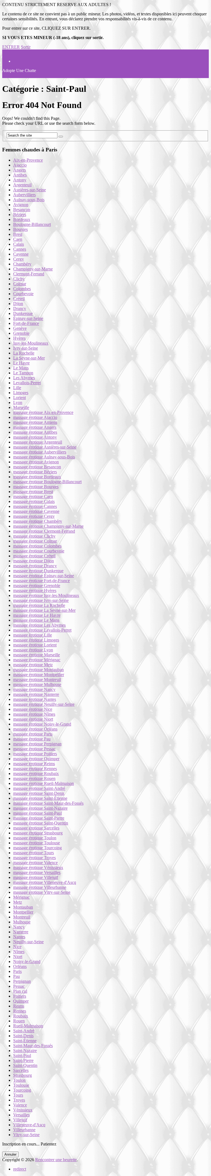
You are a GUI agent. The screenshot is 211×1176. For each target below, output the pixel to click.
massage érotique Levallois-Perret (42, 630)
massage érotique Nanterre (36, 694)
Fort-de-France (26, 323)
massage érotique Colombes (37, 546)
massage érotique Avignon (36, 462)
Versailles (21, 1115)
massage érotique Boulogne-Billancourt (47, 481)
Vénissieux (22, 1110)
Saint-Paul (22, 1055)
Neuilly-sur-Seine (28, 941)
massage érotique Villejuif (35, 877)
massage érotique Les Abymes (39, 625)
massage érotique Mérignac (36, 659)
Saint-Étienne (25, 1040)
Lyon (17, 402)
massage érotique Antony (35, 437)
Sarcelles (21, 1070)
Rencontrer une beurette (56, 1159)
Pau (16, 976)
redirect (19, 1169)
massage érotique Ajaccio (35, 417)
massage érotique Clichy (34, 536)
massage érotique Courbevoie (38, 551)
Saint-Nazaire (25, 1050)
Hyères (19, 338)
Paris (17, 971)
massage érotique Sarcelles (36, 828)
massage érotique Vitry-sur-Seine (41, 892)
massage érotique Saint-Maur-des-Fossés (48, 803)
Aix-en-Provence (28, 160)
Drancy (19, 308)
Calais (18, 244)
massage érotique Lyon (33, 650)
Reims (18, 1006)
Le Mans (21, 368)
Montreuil (21, 917)
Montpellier (23, 912)
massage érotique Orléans (35, 729)
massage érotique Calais (34, 501)
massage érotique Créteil (34, 556)
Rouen (19, 1021)
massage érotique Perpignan (37, 743)
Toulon (19, 1080)
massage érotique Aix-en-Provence (43, 412)
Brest (17, 234)
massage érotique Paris (32, 734)
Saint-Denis (23, 1035)
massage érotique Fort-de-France (41, 580)
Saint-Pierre (23, 1060)
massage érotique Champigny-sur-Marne (48, 526)
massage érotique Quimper (36, 758)
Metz (17, 902)
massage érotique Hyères (34, 590)
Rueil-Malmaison (28, 1025)
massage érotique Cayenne (36, 511)
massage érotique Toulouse (36, 842)
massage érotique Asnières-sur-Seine (44, 447)
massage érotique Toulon (34, 837)
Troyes (19, 1100)
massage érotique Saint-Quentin (40, 823)
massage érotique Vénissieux (38, 867)
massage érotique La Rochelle (39, 605)
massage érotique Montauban (38, 669)
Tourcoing (22, 1090)
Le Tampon (23, 372)
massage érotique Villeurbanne (39, 887)
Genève (20, 328)
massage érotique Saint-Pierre (38, 818)
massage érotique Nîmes (34, 714)
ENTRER (11, 47)
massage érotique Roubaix (36, 773)
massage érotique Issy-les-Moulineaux (46, 595)
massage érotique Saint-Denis (38, 793)
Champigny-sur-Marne (33, 269)
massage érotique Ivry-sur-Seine (41, 600)
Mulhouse (21, 922)
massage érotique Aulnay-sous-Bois (44, 457)
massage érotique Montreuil (37, 679)
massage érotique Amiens (35, 422)
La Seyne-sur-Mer (29, 358)
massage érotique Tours (33, 852)
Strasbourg (22, 1075)
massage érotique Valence (35, 862)
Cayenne (21, 254)
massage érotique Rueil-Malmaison (43, 783)
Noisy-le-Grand (26, 961)
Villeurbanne (24, 1129)
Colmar (19, 283)
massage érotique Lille (32, 635)
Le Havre (21, 363)
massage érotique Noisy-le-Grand (42, 724)
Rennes (19, 1011)
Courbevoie (23, 293)
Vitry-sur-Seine (26, 1134)
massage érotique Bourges (36, 486)
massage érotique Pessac (34, 748)
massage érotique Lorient (35, 645)
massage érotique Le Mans (36, 620)
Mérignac (21, 897)
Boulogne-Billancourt (32, 224)
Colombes (22, 288)
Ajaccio (20, 165)
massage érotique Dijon (33, 560)
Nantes (19, 936)
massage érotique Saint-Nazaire (40, 808)
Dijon (18, 303)
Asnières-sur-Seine (29, 189)
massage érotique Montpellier (38, 674)
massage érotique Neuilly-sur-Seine (43, 704)
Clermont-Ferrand (28, 274)
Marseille (21, 407)
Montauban (23, 907)
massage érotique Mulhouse (37, 684)
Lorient (19, 397)
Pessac (19, 986)
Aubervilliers (24, 194)
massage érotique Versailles (36, 872)
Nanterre (20, 931)
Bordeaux (21, 219)
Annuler (10, 1154)
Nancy (19, 927)
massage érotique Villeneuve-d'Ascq (44, 882)
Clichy (19, 278)
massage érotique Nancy (34, 689)
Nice (17, 946)
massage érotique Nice (32, 709)
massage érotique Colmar (35, 541)
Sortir (25, 47)
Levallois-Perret (27, 382)
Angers (19, 170)
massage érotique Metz (33, 664)
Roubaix (20, 1016)
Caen (17, 239)
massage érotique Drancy (35, 565)
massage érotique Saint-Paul (37, 813)
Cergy (18, 259)
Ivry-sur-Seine (25, 348)
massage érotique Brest (33, 491)
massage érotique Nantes (34, 699)
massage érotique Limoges (36, 640)
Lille (17, 387)
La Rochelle (23, 353)
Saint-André (23, 1030)
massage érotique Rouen (34, 778)
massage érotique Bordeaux (37, 476)
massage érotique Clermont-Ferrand (44, 531)
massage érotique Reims (34, 763)
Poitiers (19, 996)
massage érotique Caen (33, 496)
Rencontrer (23, 75)
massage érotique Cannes (35, 506)
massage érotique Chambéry (37, 521)
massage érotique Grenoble (36, 585)
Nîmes (18, 951)
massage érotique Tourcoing (37, 847)
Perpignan (22, 981)
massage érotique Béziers (35, 471)
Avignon (20, 204)
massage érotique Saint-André (39, 788)
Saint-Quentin (25, 1065)
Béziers (19, 214)
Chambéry (22, 264)
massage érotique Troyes (34, 857)
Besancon (21, 209)
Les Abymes (24, 377)
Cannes (19, 249)
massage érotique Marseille (36, 654)
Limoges (20, 392)
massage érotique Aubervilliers (39, 452)
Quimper (21, 1001)
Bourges (20, 229)
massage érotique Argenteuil (37, 442)
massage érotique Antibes (35, 432)
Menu (7, 51)
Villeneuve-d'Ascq (29, 1124)
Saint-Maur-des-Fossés (33, 1045)
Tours (18, 1095)
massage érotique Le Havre (36, 615)
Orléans (20, 966)
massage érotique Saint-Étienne (40, 798)
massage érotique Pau (32, 739)
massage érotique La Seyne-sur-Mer (44, 610)
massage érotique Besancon (37, 466)
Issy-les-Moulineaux (30, 343)
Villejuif (20, 1119)
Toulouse (21, 1085)
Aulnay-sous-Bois (29, 199)
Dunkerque (23, 313)
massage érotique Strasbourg (38, 833)
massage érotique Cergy (34, 516)
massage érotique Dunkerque (38, 570)
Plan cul (20, 991)
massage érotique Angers (34, 427)
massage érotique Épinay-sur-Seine (43, 575)
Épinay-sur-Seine (28, 318)
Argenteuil (22, 184)
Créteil (19, 298)
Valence (20, 1105)
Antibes (20, 175)
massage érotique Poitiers (35, 753)
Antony (19, 180)
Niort (17, 956)
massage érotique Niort (33, 719)
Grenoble (21, 333)
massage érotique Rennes (35, 768)
